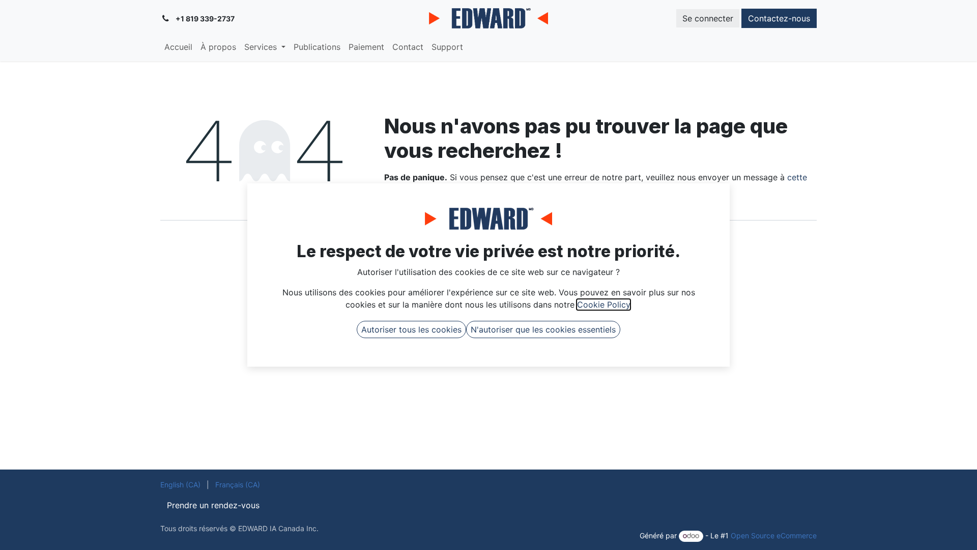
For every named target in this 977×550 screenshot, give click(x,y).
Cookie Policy (603, 304)
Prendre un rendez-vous (213, 505)
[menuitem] (178, 47)
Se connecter (707, 18)
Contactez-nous (779, 18)
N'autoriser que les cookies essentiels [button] (543, 329)
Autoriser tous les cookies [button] (411, 329)
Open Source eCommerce (774, 535)
